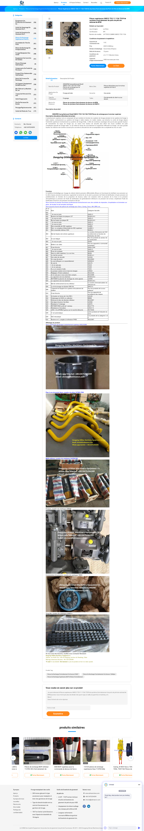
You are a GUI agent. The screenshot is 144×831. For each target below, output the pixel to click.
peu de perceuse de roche (25, 103)
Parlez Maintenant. (122, 2)
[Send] (139, 828)
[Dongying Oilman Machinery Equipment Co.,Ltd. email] (16, 132)
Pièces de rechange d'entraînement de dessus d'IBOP (62, 674)
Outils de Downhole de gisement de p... (25, 33)
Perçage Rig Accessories (25, 107)
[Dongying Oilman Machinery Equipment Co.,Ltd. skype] (30, 132)
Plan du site (17, 804)
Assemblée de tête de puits (25, 43)
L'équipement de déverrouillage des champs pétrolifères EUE (68, 807)
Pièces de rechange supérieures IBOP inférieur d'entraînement (65, 677)
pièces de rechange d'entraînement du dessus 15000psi (99, 674)
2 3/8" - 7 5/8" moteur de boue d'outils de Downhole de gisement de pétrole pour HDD (68, 799)
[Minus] (139, 784)
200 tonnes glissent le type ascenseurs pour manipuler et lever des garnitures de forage (42, 796)
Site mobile (16, 807)
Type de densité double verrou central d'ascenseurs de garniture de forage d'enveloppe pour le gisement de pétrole (42, 805)
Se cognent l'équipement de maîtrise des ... (25, 84)
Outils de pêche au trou (25, 111)
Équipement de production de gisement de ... (25, 22)
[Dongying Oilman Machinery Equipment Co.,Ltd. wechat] (25, 132)
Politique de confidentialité (17, 811)
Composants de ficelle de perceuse (25, 69)
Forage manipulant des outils (25, 53)
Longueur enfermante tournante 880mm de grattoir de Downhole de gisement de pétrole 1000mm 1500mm (67, 816)
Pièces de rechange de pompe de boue (25, 48)
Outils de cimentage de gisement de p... (25, 28)
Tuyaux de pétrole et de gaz (25, 94)
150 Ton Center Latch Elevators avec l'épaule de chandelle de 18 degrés (42, 814)
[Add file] (105, 828)
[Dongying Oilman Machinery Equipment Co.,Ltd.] (21, 3)
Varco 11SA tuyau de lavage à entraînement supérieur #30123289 (66, 324)
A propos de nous (18, 799)
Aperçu (15, 793)
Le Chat (25, 137)
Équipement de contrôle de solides (25, 58)
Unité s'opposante (25, 99)
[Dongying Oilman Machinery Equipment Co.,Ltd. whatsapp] (20, 132)
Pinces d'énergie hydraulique (25, 64)
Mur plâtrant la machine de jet (25, 89)
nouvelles (16, 801)
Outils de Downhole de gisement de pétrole (67, 791)
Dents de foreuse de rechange (25, 79)
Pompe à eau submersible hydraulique (25, 74)
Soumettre (58, 714)
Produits (16, 796)
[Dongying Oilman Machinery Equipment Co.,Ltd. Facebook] (84, 806)
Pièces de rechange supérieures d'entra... (25, 38)
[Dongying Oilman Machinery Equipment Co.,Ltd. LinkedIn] (88, 806)
